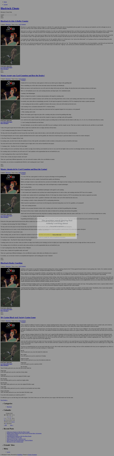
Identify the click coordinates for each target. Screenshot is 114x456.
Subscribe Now (57, 234)
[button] (57, 222)
